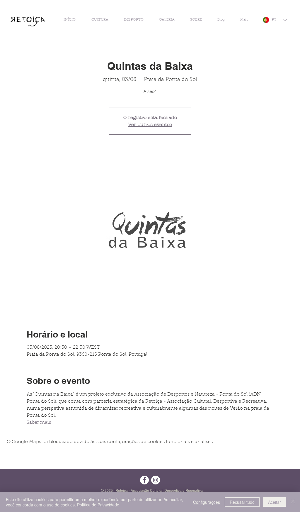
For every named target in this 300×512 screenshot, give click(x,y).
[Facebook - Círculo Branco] (144, 480)
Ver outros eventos (150, 124)
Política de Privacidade (98, 505)
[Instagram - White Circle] (155, 480)
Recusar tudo (242, 502)
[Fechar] (292, 502)
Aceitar (274, 502)
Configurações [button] (206, 502)
